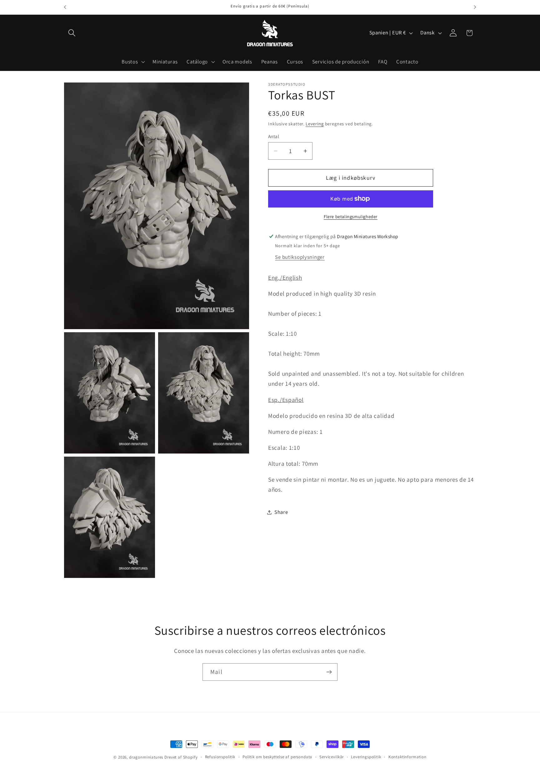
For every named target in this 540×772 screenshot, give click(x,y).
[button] (72, 33)
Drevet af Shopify (181, 757)
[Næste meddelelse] (475, 7)
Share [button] (281, 512)
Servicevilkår (331, 756)
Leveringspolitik (366, 756)
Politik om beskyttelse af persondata (277, 756)
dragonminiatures (146, 757)
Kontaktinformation (407, 756)
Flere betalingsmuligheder (351, 216)
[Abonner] (329, 672)
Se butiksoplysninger (299, 256)
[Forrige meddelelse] (65, 7)
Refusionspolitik (220, 756)
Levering (315, 124)
